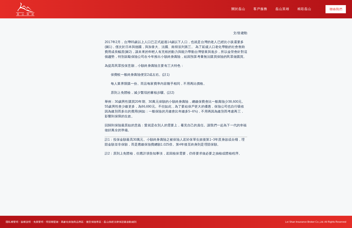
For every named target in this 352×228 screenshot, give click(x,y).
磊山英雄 (282, 9)
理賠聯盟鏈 (52, 221)
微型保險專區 (93, 221)
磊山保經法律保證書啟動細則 (120, 221)
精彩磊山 (304, 9)
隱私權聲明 (12, 221)
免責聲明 (38, 221)
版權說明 (26, 221)
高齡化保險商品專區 (72, 221)
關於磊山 (238, 9)
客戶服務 (260, 9)
